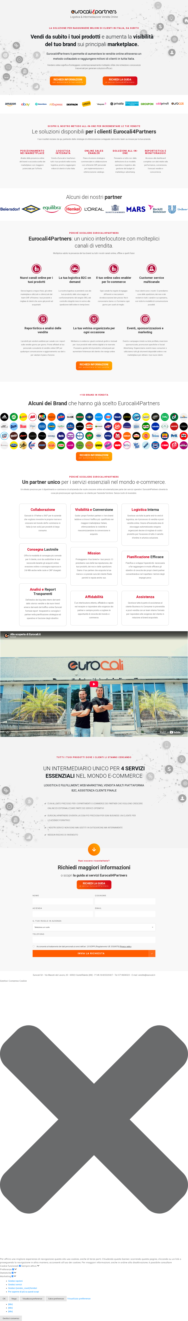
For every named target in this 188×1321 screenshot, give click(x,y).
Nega (14, 1298)
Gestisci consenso (11, 1318)
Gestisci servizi (15, 1284)
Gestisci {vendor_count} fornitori (22, 1288)
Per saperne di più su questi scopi (23, 1292)
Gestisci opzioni (15, 1281)
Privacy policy (125, 946)
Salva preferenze (56, 1298)
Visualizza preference (32, 1298)
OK (4, 1298)
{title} (10, 1304)
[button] (94, 1120)
